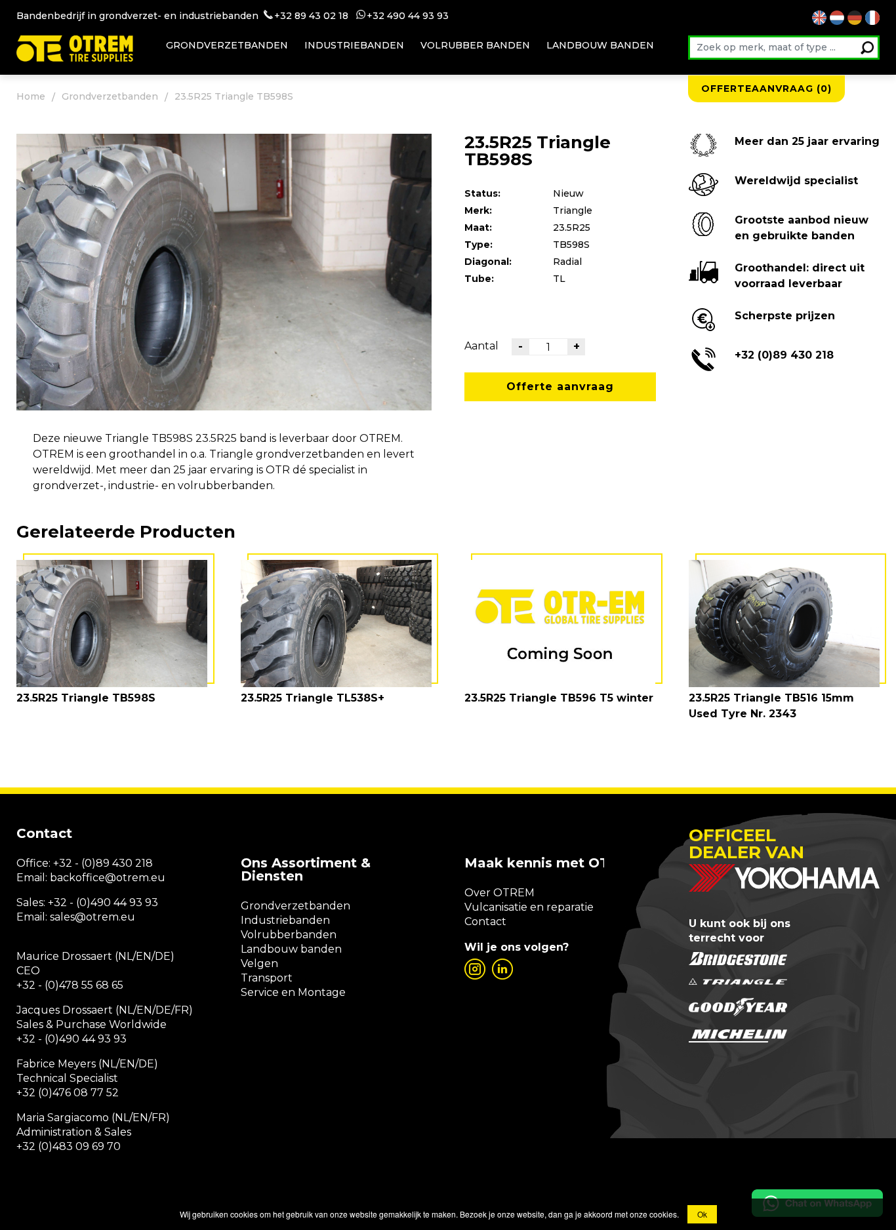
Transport (267, 978)
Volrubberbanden (288, 934)
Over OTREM (499, 892)
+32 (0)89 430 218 (784, 355)
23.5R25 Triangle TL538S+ (312, 698)
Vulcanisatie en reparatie (529, 907)
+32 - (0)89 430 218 (103, 863)
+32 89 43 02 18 (311, 16)
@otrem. (128, 877)
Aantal (481, 346)
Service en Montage (293, 992)
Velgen (259, 963)
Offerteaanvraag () (766, 88)
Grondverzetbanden (227, 45)
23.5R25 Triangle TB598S (85, 698)
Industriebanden (354, 45)
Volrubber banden (475, 45)
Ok (702, 1214)
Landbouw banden (600, 45)
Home (30, 96)
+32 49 (383, 16)
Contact (485, 921)
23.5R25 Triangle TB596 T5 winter (558, 698)
